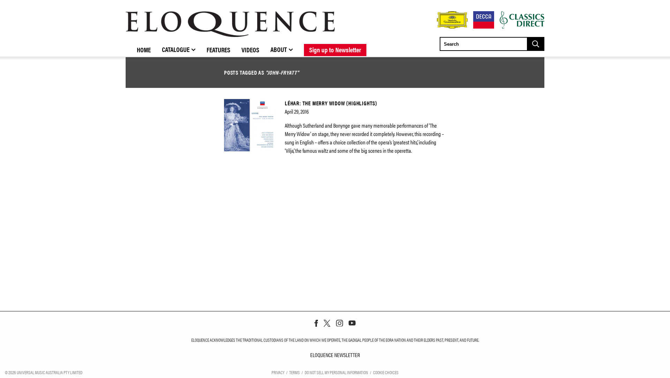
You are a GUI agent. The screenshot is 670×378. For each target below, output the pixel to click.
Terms (294, 372)
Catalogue (175, 49)
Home (144, 49)
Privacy (277, 372)
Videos (250, 49)
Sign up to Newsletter (335, 49)
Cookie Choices (386, 372)
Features (218, 49)
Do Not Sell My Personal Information (336, 372)
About (278, 49)
